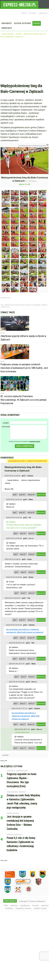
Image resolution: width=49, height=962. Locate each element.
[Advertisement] (25, 61)
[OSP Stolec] (16, 892)
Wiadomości (6, 23)
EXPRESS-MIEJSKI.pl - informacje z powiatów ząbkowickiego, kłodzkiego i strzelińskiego (19, 4)
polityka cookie (40, 908)
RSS (6, 905)
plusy (22, 494)
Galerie (36, 23)
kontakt (35, 905)
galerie (19, 34)
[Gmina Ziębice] (5, 892)
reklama (13, 905)
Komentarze (6, 28)
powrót (5, 755)
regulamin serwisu (23, 908)
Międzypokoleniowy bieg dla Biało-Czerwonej (23, 305)
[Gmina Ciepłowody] (41, 877)
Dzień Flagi (5, 307)
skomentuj (42, 494)
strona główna (7, 34)
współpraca (25, 905)
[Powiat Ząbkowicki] (8, 877)
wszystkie (33, 13)
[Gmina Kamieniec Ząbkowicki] (6, 885)
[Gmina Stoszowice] (21, 885)
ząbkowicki (43, 13)
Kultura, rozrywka (22, 23)
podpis (6, 423)
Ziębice (44, 305)
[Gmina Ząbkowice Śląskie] (20, 877)
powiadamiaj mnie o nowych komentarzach (27, 461)
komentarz (6, 426)
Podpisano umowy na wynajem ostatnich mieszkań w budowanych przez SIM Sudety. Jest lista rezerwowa (24, 368)
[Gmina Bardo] (31, 877)
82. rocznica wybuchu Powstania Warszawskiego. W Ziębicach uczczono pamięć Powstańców (23, 400)
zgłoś (14, 494)
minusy (31, 494)
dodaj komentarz (24, 446)
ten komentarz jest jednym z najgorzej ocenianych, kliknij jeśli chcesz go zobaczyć (25, 716)
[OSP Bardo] (27, 892)
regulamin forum (34, 441)
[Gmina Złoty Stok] (36, 885)
